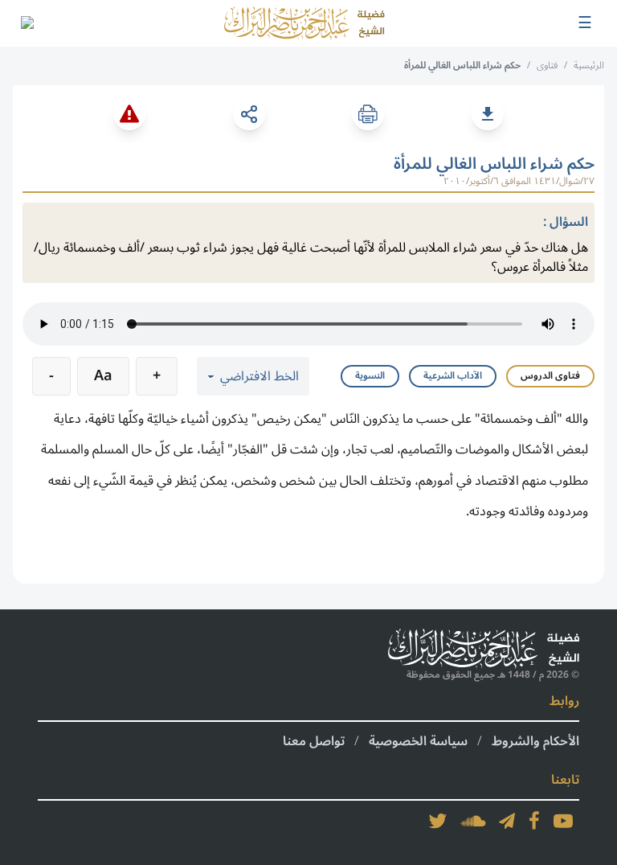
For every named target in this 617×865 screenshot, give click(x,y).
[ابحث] (26, 23)
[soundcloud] (473, 820)
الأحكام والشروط (535, 741)
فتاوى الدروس (550, 376)
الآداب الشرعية (452, 376)
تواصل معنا (314, 741)
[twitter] (437, 820)
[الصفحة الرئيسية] (304, 23)
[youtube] (563, 820)
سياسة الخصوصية (418, 741)
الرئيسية (589, 65)
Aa (103, 375)
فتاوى (547, 65)
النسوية (370, 376)
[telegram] (507, 821)
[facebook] (534, 820)
